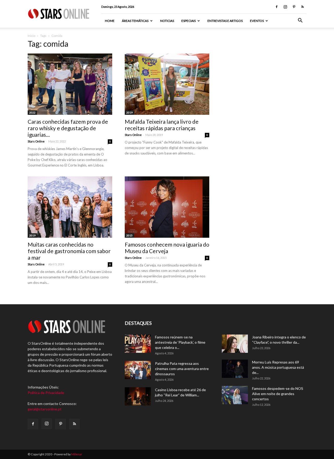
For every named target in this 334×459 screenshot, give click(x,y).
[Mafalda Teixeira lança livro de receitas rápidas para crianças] (167, 84)
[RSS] (302, 6)
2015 (129, 235)
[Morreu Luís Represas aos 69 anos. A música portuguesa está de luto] (235, 369)
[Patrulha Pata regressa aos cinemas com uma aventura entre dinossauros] (138, 370)
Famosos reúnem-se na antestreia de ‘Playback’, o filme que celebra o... (180, 342)
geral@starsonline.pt (45, 409)
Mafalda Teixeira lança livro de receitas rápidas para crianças (162, 124)
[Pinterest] (294, 6)
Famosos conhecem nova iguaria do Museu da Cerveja (167, 247)
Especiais (188, 21)
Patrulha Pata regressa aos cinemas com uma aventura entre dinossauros (182, 368)
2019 (129, 112)
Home (110, 21)
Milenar (76, 454)
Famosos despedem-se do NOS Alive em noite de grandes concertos (277, 393)
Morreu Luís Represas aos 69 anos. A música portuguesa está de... (278, 367)
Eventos (257, 21)
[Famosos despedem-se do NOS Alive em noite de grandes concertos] (235, 395)
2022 (32, 112)
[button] (300, 21)
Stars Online (36, 141)
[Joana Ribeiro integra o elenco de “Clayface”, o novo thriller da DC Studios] (235, 344)
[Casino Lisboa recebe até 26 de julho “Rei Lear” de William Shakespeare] (138, 396)
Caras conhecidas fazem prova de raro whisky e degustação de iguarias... (68, 128)
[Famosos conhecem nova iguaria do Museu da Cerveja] (167, 207)
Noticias (167, 21)
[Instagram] (285, 6)
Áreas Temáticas (135, 21)
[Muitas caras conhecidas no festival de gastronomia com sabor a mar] (70, 207)
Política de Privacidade (46, 392)
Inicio (31, 36)
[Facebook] (277, 6)
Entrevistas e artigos (225, 21)
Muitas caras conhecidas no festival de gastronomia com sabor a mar (69, 251)
